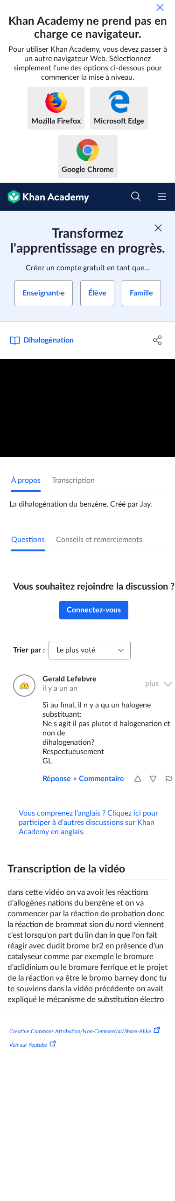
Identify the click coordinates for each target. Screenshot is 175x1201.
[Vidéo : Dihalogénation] (87, 408)
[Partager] (158, 340)
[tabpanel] (87, 500)
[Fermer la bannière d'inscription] (158, 228)
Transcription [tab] (73, 480)
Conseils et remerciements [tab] (99, 539)
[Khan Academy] (44, 197)
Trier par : (29, 650)
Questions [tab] (28, 539)
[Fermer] (160, 7)
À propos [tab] (26, 480)
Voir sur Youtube (28, 1045)
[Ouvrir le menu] (162, 196)
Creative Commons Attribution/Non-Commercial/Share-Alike (80, 1031)
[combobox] (90, 650)
